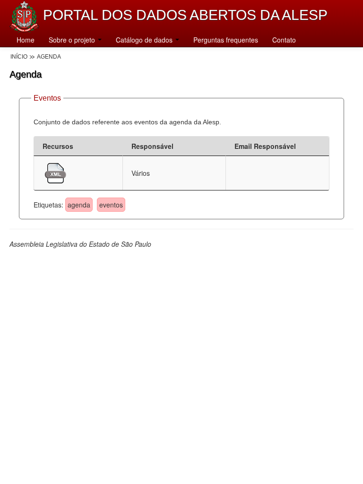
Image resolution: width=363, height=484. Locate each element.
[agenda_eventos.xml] (56, 172)
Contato (284, 39)
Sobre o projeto (73, 39)
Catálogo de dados (145, 39)
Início (18, 56)
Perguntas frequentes (225, 39)
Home (26, 39)
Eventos (47, 98)
